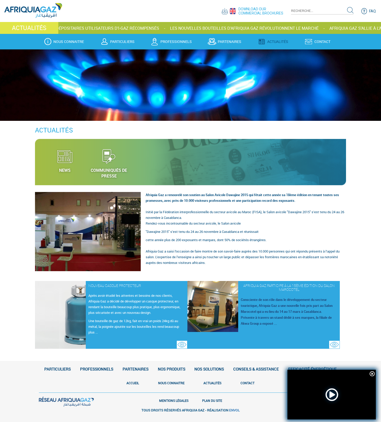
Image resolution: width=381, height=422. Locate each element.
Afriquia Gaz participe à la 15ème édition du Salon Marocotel (289, 288)
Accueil (132, 383)
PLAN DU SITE (212, 400)
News (64, 170)
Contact (322, 41)
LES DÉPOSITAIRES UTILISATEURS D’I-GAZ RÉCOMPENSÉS (69, 28)
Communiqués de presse (109, 173)
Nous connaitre (68, 41)
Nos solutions (209, 369)
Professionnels (176, 41)
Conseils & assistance (256, 369)
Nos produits (171, 369)
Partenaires (229, 41)
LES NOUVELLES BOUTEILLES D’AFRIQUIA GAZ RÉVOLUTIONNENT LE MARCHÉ (210, 28)
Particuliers (122, 41)
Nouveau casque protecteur (114, 285)
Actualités (277, 41)
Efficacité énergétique (312, 369)
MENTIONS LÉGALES (173, 400)
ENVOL (234, 410)
